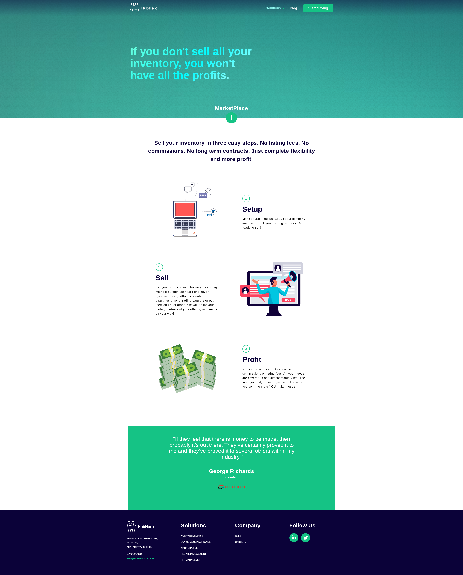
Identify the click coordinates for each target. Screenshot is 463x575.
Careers (240, 542)
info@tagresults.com (140, 558)
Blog (293, 8)
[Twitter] (305, 537)
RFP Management (191, 560)
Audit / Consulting (192, 536)
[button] (318, 8)
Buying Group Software (196, 542)
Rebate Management (193, 554)
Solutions (273, 8)
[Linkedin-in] (293, 537)
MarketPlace (189, 548)
